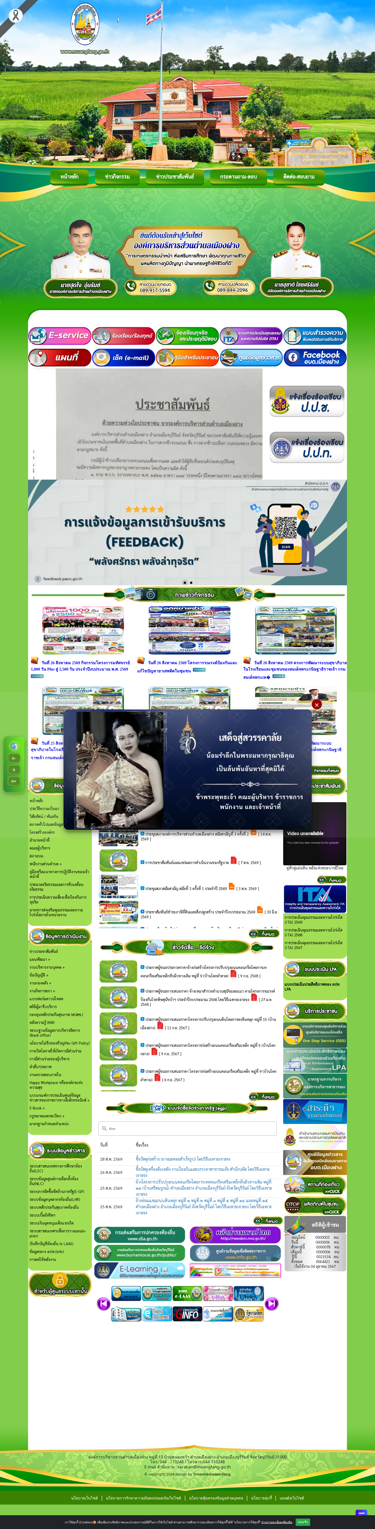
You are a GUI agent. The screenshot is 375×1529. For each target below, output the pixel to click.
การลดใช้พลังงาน (43, 1259)
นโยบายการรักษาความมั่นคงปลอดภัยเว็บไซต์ (143, 1497)
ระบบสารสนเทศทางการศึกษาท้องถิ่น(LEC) (56, 1168)
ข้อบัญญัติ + (39, 974)
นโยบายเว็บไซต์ (84, 1497)
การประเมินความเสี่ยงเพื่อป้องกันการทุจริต (58, 899)
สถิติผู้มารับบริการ (43, 1006)
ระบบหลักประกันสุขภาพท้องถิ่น (54, 1207)
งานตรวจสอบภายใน (45, 1074)
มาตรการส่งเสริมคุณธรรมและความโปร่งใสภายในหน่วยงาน (56, 912)
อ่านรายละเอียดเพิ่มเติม (276, 1522)
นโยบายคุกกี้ (262, 1497)
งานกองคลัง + (41, 982)
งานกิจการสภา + (42, 990)
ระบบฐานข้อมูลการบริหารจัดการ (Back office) (55, 1032)
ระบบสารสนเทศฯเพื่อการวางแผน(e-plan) (58, 1233)
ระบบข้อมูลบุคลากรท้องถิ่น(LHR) (55, 1199)
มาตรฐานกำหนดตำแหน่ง (49, 1123)
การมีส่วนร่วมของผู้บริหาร (49, 1058)
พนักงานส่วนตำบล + (46, 863)
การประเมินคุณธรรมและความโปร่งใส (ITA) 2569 (313, 919)
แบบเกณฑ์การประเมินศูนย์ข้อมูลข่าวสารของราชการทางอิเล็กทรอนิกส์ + (60, 1097)
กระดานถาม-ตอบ (238, 176)
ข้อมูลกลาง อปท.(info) (47, 1251)
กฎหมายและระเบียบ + (47, 1115)
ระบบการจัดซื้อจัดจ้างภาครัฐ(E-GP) (57, 1191)
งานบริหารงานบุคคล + (47, 967)
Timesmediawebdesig (212, 1474)
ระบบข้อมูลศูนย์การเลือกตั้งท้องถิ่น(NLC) (54, 1181)
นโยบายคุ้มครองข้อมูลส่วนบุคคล (216, 1497)
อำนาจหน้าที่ (39, 840)
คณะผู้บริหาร (40, 847)
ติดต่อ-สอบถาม (299, 176)
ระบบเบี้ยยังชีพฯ (42, 1215)
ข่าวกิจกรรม (117, 176)
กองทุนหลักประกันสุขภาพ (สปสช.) (56, 1014)
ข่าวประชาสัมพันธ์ (175, 176)
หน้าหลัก (69, 176)
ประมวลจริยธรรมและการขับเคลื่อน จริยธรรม (56, 887)
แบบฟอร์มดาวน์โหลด (46, 998)
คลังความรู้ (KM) (42, 1022)
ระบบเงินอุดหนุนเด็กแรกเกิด (52, 1222)
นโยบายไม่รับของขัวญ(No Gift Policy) (60, 1042)
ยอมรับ (303, 1522)
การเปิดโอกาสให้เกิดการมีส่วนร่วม (55, 1050)
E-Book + (37, 1107)
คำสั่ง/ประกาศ (41, 1066)
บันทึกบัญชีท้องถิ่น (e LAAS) (51, 1243)
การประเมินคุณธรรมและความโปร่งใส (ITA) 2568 (313, 932)
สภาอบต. (37, 855)
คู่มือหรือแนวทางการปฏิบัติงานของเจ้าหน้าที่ (59, 874)
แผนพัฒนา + (40, 959)
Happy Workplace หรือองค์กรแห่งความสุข (56, 1085)
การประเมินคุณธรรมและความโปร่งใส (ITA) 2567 (313, 945)
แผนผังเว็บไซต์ (292, 1497)
